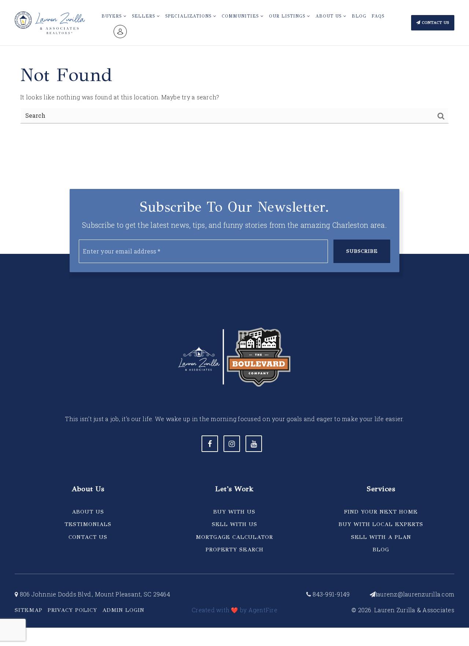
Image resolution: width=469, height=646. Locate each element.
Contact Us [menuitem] (88, 537)
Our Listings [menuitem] (288, 16)
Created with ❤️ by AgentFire (234, 610)
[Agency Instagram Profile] (232, 443)
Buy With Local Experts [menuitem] (381, 524)
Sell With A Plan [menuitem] (381, 537)
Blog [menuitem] (359, 16)
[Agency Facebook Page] (210, 443)
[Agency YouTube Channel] (253, 443)
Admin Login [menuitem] (123, 610)
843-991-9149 (330, 594)
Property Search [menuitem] (234, 549)
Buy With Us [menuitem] (234, 511)
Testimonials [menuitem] (87, 524)
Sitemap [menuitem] (29, 610)
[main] (234, 70)
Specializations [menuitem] (189, 16)
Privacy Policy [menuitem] (72, 610)
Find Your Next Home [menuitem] (381, 511)
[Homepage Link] (50, 22)
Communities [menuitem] (241, 16)
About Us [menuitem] (329, 16)
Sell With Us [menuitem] (234, 524)
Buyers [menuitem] (112, 16)
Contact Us (434, 22)
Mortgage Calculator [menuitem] (234, 537)
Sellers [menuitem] (144, 16)
